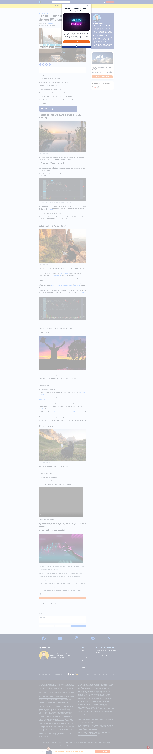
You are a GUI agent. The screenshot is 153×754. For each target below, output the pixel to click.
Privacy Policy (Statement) (63, 742)
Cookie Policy (77, 745)
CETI (41, 70)
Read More (95, 47)
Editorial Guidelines (98, 742)
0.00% (44, 70)
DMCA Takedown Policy (56, 745)
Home (88, 674)
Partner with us (96, 674)
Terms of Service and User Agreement (50, 742)
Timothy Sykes (49, 23)
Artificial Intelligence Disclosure (68, 745)
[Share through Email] (50, 64)
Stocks (83, 660)
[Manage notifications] (148, 747)
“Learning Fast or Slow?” (61, 706)
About (83, 667)
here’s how (42, 422)
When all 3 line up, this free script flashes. (86, 6)
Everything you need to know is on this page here (63, 598)
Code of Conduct (90, 742)
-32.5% (93, 87)
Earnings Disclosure (73, 742)
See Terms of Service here (61, 690)
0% (98, 87)
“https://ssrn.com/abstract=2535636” (87, 729)
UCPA (47, 70)
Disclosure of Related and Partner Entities (89, 745)
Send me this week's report (102, 76)
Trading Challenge (64, 273)
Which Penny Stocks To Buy (103, 655)
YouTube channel (56, 275)
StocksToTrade (43, 399)
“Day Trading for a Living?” (66, 719)
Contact (112, 674)
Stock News (85, 654)
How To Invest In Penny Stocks (103, 659)
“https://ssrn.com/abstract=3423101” (87, 735)
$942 (48, 75)
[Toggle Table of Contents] (52, 109)
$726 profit (53, 209)
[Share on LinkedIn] (46, 64)
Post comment (79, 626)
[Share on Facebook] (40, 64)
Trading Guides (85, 657)
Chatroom (105, 674)
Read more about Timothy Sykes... (59, 659)
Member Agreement (82, 742)
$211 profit (41, 408)
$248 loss (56, 411)
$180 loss (74, 411)
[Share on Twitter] (43, 64)
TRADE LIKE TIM (102, 751)
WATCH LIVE (110, 1)
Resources (84, 664)
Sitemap (99, 745)
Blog (83, 650)
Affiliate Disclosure (106, 742)
